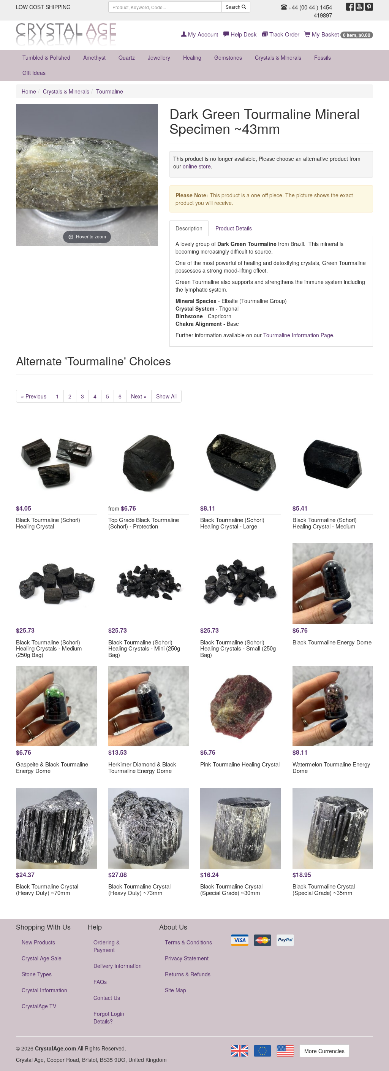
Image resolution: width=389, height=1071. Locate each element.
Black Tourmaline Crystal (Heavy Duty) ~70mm (47, 889)
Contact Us (106, 997)
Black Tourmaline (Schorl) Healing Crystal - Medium (325, 523)
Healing (192, 57)
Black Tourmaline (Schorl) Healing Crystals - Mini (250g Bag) (144, 648)
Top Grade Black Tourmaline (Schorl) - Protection (143, 523)
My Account (202, 34)
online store (197, 166)
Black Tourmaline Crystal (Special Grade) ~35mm (324, 889)
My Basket (340, 34)
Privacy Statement (187, 958)
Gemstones (228, 57)
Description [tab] (189, 228)
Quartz (127, 57)
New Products (38, 942)
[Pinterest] (369, 7)
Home (29, 91)
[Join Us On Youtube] (360, 7)
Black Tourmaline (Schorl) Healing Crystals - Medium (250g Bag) (49, 648)
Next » (139, 396)
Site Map (175, 990)
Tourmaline (109, 91)
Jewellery (159, 57)
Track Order (283, 34)
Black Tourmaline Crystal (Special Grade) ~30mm (231, 889)
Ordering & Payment (106, 946)
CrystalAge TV (39, 1006)
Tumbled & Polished (46, 57)
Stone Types (37, 974)
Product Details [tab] (233, 228)
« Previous (33, 396)
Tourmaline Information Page (298, 335)
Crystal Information (44, 990)
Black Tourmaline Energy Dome (332, 642)
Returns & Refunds (187, 974)
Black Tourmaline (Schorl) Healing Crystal (48, 523)
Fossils (322, 57)
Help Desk (243, 34)
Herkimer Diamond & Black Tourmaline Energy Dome (142, 767)
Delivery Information (117, 965)
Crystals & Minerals (278, 57)
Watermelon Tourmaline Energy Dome (331, 767)
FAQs (100, 981)
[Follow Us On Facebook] (350, 7)
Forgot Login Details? (108, 1017)
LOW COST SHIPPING (43, 7)
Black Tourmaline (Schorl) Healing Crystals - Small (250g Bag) (238, 648)
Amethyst (94, 57)
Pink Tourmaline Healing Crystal (240, 764)
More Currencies (324, 1051)
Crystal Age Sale (42, 958)
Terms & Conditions (188, 942)
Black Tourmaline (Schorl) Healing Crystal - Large (232, 523)
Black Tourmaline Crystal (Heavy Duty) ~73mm (139, 889)
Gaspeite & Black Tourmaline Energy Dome (52, 767)
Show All (166, 396)
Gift (34, 72)
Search (234, 6)
